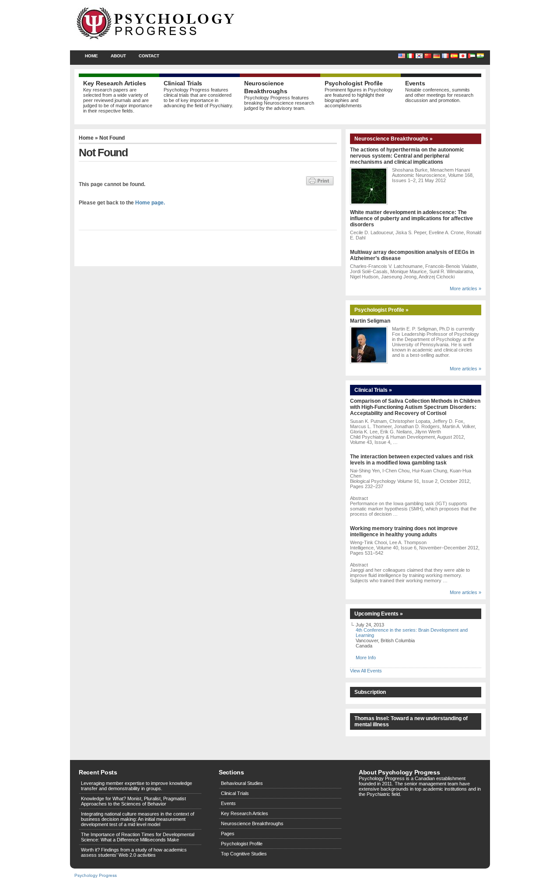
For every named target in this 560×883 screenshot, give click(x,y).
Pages (227, 833)
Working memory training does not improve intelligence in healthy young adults (404, 531)
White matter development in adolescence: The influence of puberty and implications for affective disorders (411, 218)
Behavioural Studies (242, 783)
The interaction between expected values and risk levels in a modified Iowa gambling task (411, 460)
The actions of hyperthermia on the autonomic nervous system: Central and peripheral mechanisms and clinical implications (407, 156)
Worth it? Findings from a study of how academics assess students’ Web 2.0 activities (134, 852)
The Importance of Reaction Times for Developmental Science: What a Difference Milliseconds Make (137, 837)
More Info (366, 657)
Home (91, 55)
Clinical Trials (235, 793)
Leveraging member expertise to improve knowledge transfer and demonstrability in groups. (136, 786)
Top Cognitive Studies (244, 853)
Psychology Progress (95, 875)
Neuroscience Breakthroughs (252, 823)
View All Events (366, 670)
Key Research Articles (244, 813)
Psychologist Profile (241, 843)
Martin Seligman (370, 321)
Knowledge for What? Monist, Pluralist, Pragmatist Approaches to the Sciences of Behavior (133, 801)
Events (228, 803)
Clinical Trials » (373, 390)
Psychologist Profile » (381, 310)
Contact (149, 55)
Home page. (150, 203)
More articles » (465, 288)
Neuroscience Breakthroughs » (393, 139)
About (118, 55)
